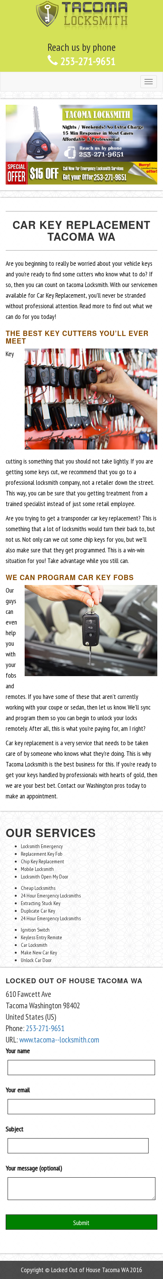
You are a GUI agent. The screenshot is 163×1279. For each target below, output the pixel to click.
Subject (15, 1128)
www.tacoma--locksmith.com (59, 1040)
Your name (18, 1050)
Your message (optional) (34, 1168)
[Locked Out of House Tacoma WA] (81, 14)
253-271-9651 (87, 61)
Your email (18, 1089)
